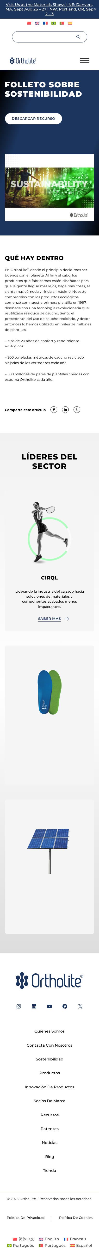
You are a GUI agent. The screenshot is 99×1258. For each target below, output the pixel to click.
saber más (49, 921)
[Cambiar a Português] (53, 23)
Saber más (49, 618)
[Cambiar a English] (37, 23)
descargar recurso (33, 118)
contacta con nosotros (49, 772)
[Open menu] (84, 60)
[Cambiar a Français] (45, 23)
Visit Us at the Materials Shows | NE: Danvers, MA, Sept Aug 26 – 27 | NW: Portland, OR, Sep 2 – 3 (49, 9)
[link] (53, 410)
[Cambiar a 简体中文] (29, 23)
